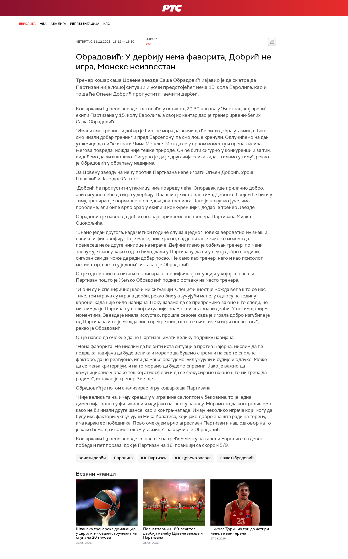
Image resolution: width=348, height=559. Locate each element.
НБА (43, 24)
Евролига (27, 24)
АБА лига (58, 24)
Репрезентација (84, 24)
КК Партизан (154, 458)
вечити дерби (92, 458)
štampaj (272, 42)
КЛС (106, 24)
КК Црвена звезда (193, 458)
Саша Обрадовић (237, 458)
